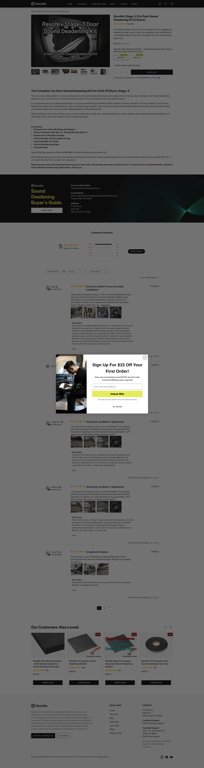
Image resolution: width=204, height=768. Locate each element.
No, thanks (117, 406)
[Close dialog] (145, 357)
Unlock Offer (117, 394)
